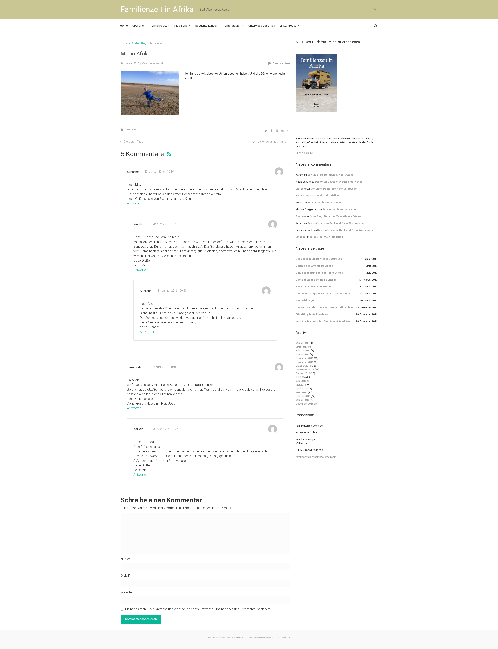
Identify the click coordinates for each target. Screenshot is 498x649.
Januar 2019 (302, 343)
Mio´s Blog (140, 43)
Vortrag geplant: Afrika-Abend (314, 266)
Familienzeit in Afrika (157, 9)
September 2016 (305, 369)
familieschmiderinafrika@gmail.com (316, 456)
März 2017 (301, 346)
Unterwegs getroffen (261, 25)
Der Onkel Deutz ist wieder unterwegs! (330, 174)
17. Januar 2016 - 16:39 (159, 171)
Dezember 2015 (304, 403)
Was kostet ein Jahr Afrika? (322, 195)
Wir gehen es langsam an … (270, 141)
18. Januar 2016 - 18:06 (162, 367)
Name (125, 559)
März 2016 (301, 392)
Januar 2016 (302, 400)
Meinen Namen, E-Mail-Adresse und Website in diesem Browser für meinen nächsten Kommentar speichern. (198, 609)
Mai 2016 (301, 384)
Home (124, 25)
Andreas (301, 216)
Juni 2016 (301, 380)
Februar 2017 (303, 350)
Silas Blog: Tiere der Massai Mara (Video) (336, 216)
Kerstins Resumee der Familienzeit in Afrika (323, 321)
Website (126, 592)
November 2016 (304, 362)
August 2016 (303, 373)
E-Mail (125, 575)
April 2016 (301, 388)
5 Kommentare (281, 63)
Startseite (126, 43)
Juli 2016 (301, 377)
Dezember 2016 (304, 358)
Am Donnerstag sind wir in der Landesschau (323, 293)
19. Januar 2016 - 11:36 (163, 429)
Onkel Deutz (159, 25)
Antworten (134, 203)
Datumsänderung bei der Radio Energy (319, 272)
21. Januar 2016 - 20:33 (172, 290)
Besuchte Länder (206, 25)
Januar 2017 (302, 354)
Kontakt (269, 638)
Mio (162, 63)
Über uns (138, 25)
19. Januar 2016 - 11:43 (163, 224)
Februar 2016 (303, 396)
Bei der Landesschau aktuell (324, 202)
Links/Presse (288, 25)
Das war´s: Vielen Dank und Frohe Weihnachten (336, 223)
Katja (299, 195)
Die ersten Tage (133, 141)
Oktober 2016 (303, 365)
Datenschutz (283, 638)
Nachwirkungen (305, 300)
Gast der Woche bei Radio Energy (316, 279)
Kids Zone (181, 25)
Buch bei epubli (304, 153)
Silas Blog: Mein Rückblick (326, 237)
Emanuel (301, 237)
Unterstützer (233, 25)
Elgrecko (301, 188)
